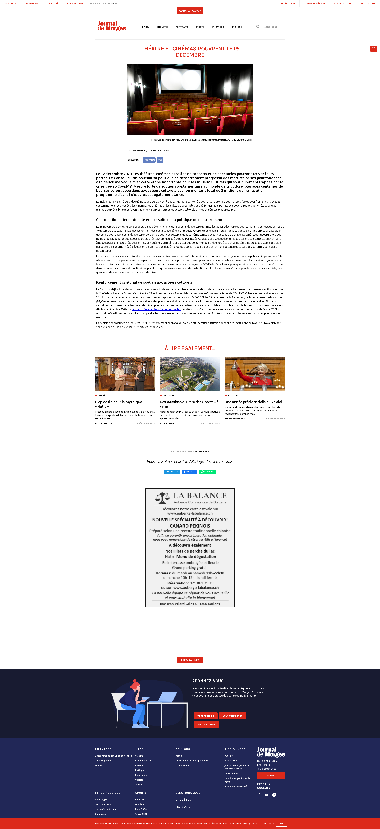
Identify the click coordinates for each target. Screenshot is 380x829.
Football (139, 799)
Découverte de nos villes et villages (113, 755)
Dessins (179, 755)
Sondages (100, 814)
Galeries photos (103, 760)
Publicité (229, 755)
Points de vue (182, 765)
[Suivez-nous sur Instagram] (274, 795)
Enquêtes (162, 27)
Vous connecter (232, 716)
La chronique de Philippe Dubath (192, 760)
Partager (209, 472)
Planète (139, 765)
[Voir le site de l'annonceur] (190, 547)
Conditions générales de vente (237, 780)
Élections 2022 (188, 792)
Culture (139, 755)
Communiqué (139, 151)
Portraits (182, 27)
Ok (281, 823)
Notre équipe (231, 773)
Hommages (101, 799)
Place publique (108, 792)
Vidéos (98, 765)
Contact (271, 776)
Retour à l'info (190, 660)
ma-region (184, 806)
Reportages (141, 775)
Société (139, 780)
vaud (160, 160)
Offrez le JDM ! (206, 724)
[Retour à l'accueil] (271, 753)
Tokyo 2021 (141, 814)
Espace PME (231, 760)
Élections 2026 (143, 760)
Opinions (236, 27)
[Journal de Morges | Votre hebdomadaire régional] (112, 30)
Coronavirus (149, 160)
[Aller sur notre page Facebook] (259, 795)
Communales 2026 (190, 11)
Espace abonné (75, 3)
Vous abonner (205, 716)
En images (218, 27)
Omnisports (141, 804)
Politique (139, 770)
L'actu (145, 27)
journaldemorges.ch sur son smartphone (237, 767)
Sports (199, 27)
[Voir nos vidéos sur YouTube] (266, 795)
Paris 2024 (141, 809)
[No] (376, 823)
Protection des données (237, 786)
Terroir (138, 784)
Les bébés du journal (106, 809)
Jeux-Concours (103, 804)
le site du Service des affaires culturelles (156, 309)
